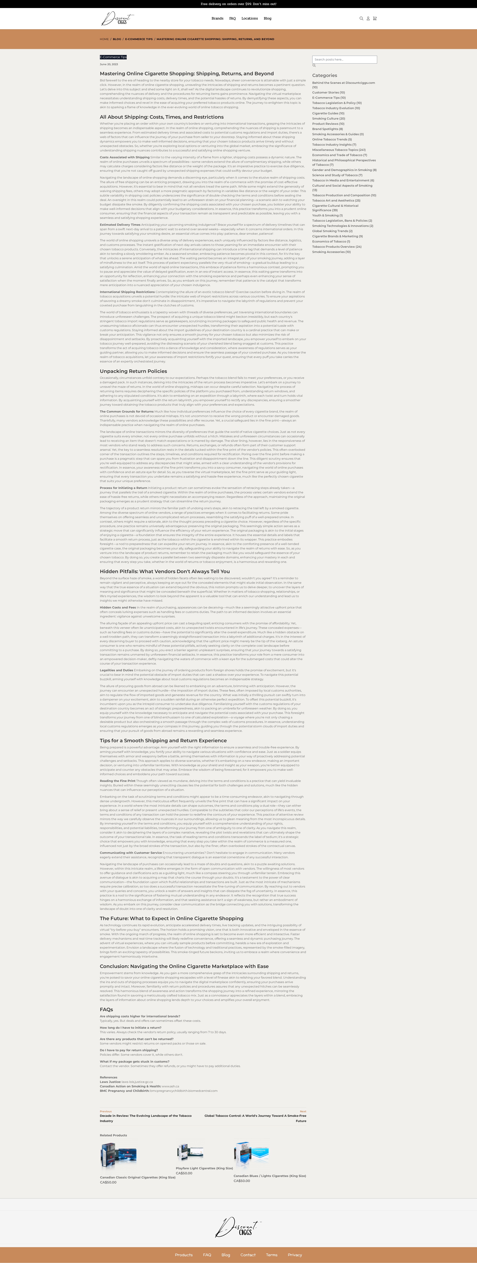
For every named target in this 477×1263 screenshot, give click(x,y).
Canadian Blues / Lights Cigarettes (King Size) (270, 1176)
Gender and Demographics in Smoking (344, 170)
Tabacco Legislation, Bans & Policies (342, 220)
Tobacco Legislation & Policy (337, 103)
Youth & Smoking (327, 215)
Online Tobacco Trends (332, 139)
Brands (217, 18)
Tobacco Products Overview (337, 246)
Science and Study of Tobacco (337, 175)
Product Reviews (328, 124)
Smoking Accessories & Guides (338, 134)
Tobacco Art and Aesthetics (336, 200)
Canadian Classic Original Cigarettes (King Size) (138, 1177)
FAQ (232, 18)
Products (184, 1255)
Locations (250, 18)
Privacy (295, 1255)
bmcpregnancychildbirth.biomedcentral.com (184, 1091)
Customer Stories (328, 92)
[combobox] (344, 60)
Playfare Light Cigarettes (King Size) (204, 1168)
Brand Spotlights (327, 129)
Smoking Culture (328, 118)
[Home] (238, 1227)
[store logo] (117, 18)
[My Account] (368, 18)
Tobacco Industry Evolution (336, 108)
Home (104, 39)
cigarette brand (266, 411)
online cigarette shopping (164, 85)
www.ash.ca (170, 1086)
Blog (267, 18)
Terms (271, 1255)
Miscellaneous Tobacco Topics (339, 150)
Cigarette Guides (328, 113)
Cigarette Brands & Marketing (337, 236)
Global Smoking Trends (332, 231)
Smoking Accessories (331, 252)
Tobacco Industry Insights (334, 144)
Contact (248, 1255)
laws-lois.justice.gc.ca (137, 1082)
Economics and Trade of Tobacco (339, 155)
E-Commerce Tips (139, 39)
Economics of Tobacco (331, 241)
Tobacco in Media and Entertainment (343, 180)
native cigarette (255, 432)
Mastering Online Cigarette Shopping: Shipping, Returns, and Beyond (215, 39)
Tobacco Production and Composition (344, 195)
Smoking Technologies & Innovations (342, 226)
